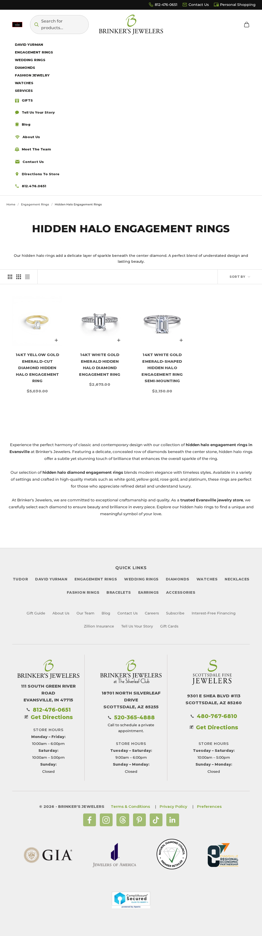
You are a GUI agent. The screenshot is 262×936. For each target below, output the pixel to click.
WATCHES (207, 579)
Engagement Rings (35, 204)
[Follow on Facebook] (89, 819)
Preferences (209, 806)
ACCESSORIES (180, 592)
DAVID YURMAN (51, 579)
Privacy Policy (173, 806)
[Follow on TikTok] (156, 819)
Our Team (85, 613)
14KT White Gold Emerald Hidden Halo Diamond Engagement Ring (99, 364)
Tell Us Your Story (137, 626)
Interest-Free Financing (214, 613)
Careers (152, 613)
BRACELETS (118, 592)
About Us (60, 613)
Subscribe (175, 613)
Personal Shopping (238, 4)
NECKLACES (237, 579)
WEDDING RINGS (141, 579)
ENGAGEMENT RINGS (95, 579)
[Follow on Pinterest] (139, 819)
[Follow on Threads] (122, 819)
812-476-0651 (166, 4)
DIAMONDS (177, 579)
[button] (59, 24)
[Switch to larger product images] (10, 277)
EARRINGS (148, 592)
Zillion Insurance (99, 626)
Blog (106, 613)
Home (10, 204)
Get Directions (52, 717)
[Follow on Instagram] (106, 819)
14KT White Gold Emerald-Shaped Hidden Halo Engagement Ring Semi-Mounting (162, 367)
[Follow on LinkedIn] (172, 819)
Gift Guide (36, 613)
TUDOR (20, 579)
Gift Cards (169, 626)
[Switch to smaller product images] (18, 277)
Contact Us (199, 4)
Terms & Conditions (130, 806)
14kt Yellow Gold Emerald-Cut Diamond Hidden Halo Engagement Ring (37, 367)
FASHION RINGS (83, 592)
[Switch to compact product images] (27, 277)
